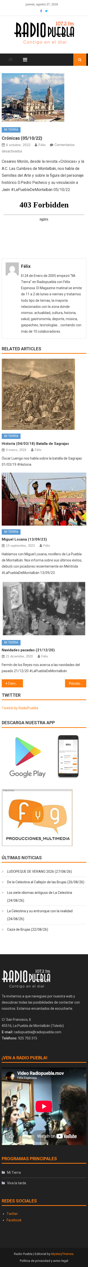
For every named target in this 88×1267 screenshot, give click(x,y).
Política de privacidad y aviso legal (44, 1261)
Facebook (14, 1220)
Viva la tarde (16, 1183)
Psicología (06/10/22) (77, 683)
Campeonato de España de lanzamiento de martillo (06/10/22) (15, 683)
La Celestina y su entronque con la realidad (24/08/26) (40, 915)
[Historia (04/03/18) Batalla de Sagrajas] (44, 394)
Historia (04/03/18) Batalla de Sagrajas (35, 443)
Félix (42, 145)
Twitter (12, 1214)
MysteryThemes (62, 1254)
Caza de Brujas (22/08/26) (27, 929)
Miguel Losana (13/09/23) (24, 539)
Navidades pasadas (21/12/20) (28, 650)
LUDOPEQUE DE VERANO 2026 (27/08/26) (39, 871)
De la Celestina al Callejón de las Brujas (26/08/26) (45, 882)
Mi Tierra (11, 129)
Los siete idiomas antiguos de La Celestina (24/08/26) (39, 896)
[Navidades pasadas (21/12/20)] (44, 609)
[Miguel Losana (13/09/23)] (44, 499)
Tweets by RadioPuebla (20, 708)
